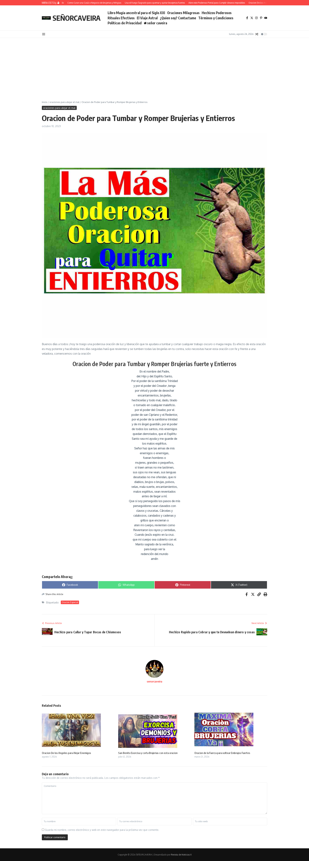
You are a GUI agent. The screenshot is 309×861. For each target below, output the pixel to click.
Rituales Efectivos (121, 18)
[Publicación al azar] (256, 34)
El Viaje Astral (147, 18)
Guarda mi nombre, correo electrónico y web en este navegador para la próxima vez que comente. (102, 829)
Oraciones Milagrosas (183, 13)
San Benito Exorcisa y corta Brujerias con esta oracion (148, 752)
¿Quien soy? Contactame (178, 18)
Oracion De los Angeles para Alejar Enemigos (66, 752)
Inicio (44, 102)
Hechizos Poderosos (217, 13)
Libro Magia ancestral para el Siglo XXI (136, 13)
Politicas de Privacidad (125, 23)
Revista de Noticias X (181, 854)
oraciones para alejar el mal (64, 102)
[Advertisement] (154, 65)
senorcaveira (154, 681)
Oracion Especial (70, 602)
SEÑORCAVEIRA (76, 17)
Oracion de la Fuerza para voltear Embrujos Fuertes (222, 752)
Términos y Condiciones (215, 18)
